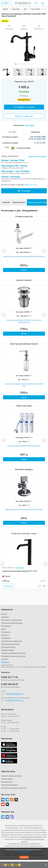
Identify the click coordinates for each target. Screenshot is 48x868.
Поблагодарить (7, 779)
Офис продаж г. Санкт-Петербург (15, 171)
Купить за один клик (24, 116)
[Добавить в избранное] (39, 586)
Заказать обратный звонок (11, 776)
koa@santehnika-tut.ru (14, 700)
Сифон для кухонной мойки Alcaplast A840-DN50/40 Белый (24, 256)
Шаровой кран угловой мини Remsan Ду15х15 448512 (24, 509)
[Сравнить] (24, 26)
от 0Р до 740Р (40, 143)
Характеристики (19, 202)
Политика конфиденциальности (13, 653)
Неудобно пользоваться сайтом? (14, 788)
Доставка (5, 617)
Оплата (4, 614)
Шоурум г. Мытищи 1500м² (13, 160)
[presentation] (3, 48)
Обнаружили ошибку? (9, 785)
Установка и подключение (11, 620)
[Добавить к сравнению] (44, 586)
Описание (6, 202)
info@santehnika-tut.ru (14, 694)
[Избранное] (9, 26)
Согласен (24, 857)
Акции (3, 629)
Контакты (5, 635)
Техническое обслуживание (11, 623)
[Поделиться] (38, 26)
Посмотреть (8, 586)
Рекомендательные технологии (13, 656)
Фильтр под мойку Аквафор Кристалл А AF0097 (24, 446)
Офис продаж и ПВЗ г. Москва (14, 166)
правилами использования (31, 837)
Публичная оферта (8, 647)
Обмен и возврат (7, 650)
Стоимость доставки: (10, 143)
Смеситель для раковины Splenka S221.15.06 (19, 571)
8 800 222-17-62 (31, 185)
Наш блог (4, 659)
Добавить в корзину (25, 107)
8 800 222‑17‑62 (9, 677)
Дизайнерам (6, 638)
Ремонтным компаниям (10, 644)
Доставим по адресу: (10, 137)
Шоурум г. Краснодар (10, 177)
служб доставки (23, 148)
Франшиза (5, 662)
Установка (25, 191)
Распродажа (6, 626)
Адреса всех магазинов (37, 156)
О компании (5, 632)
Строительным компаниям (11, 641)
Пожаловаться (7, 782)
